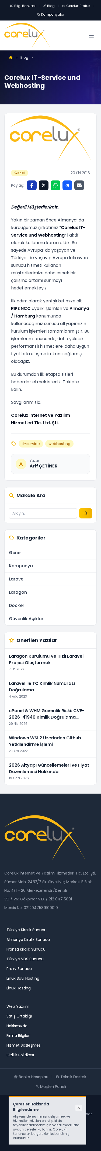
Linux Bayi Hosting (22, 978)
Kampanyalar (52, 14)
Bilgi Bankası (25, 6)
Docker (16, 605)
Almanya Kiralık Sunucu (28, 939)
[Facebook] (32, 185)
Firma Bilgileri (18, 1035)
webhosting (59, 443)
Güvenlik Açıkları (26, 619)
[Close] (78, 1108)
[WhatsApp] (55, 185)
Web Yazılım (17, 1006)
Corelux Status (78, 6)
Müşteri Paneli (53, 1086)
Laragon (18, 592)
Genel (19, 172)
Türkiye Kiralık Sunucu (26, 930)
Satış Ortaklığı (19, 1016)
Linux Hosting (18, 988)
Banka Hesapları (33, 1077)
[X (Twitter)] (43, 185)
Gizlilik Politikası (20, 1055)
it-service (31, 443)
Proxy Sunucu (19, 968)
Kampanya (21, 566)
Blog (51, 6)
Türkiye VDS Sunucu (25, 959)
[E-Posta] (79, 185)
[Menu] (91, 35)
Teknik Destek (73, 1077)
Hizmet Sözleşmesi (23, 1045)
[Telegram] (67, 185)
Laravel (17, 579)
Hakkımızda (16, 1026)
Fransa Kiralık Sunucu (26, 949)
